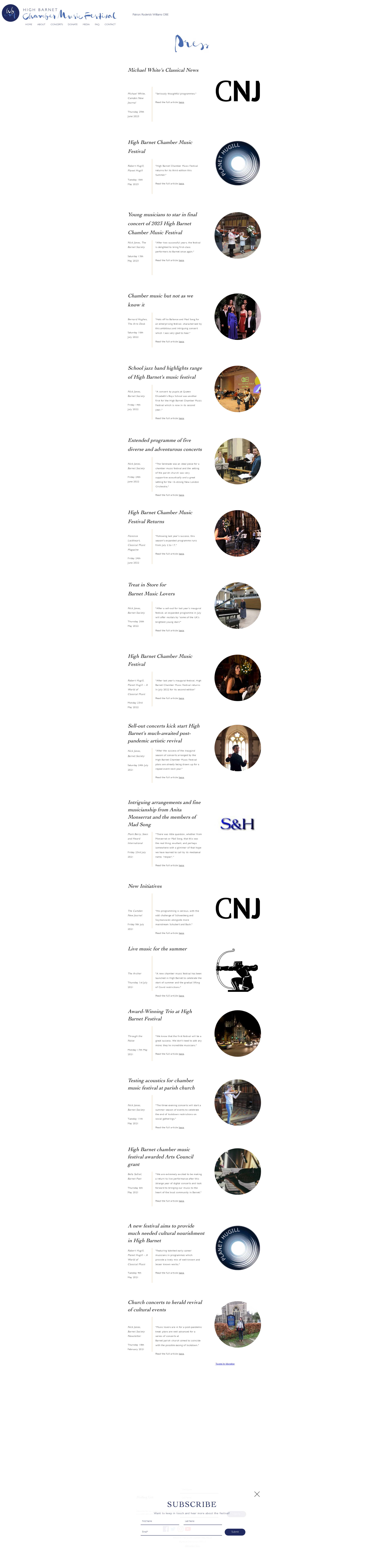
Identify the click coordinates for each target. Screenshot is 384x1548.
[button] (257, 1494)
